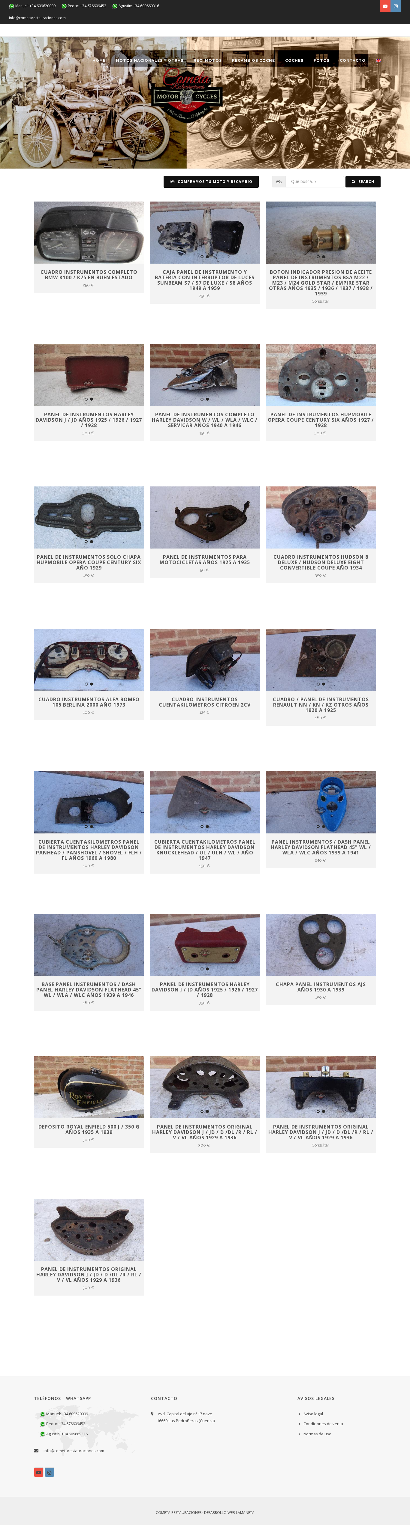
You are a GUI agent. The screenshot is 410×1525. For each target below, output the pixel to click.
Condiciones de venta (323, 1423)
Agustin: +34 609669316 (138, 5)
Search (365, 181)
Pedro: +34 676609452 (86, 5)
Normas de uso (317, 1434)
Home (99, 60)
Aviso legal (313, 1413)
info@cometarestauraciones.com (37, 17)
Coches (294, 60)
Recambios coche (253, 60)
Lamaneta (245, 1512)
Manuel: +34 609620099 (35, 5)
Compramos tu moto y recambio (214, 181)
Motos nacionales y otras (149, 60)
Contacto (353, 60)
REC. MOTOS (208, 60)
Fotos (322, 60)
